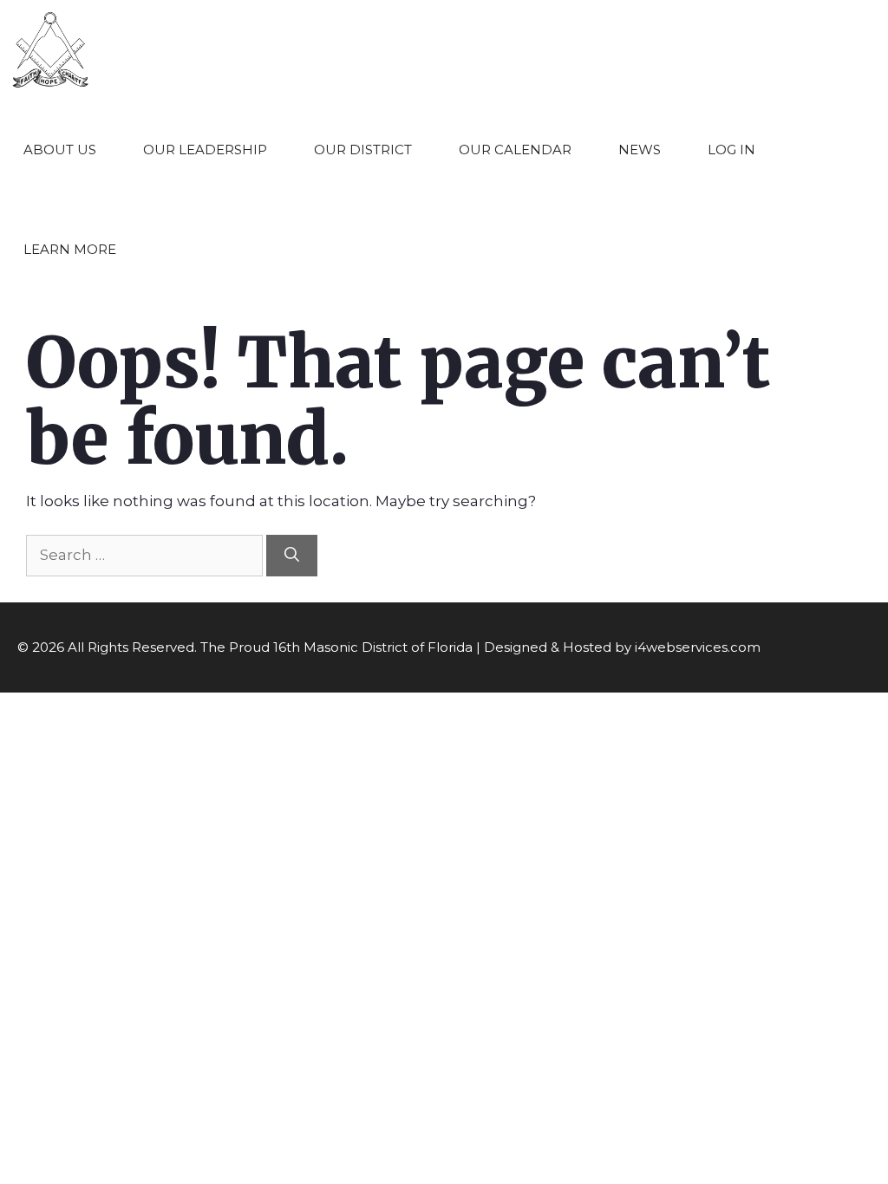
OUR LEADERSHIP (205, 149)
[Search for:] (146, 554)
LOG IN (731, 149)
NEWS (639, 149)
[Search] (291, 555)
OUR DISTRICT (363, 149)
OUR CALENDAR (515, 149)
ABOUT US (59, 149)
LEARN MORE (69, 249)
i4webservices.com (698, 647)
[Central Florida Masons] (196, 50)
